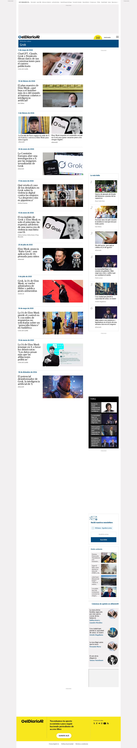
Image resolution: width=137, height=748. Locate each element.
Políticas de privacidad (67, 744)
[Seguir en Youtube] (105, 723)
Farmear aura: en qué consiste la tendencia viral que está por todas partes (106, 222)
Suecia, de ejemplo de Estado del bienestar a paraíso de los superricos (105, 196)
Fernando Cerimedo (77, 2)
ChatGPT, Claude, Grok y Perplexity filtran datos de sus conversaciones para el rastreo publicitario (29, 60)
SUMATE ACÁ (64, 736)
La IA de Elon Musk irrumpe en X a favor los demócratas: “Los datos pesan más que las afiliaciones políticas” (29, 352)
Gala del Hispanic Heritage (66, 2)
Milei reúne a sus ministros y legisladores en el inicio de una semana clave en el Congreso (106, 322)
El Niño (98, 2)
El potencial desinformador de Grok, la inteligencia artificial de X (29, 380)
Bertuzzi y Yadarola (46, 2)
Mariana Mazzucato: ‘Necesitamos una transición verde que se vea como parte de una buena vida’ (96, 557)
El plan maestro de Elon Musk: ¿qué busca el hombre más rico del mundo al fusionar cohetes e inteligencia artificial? (29, 93)
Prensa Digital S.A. (54, 744)
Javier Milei (39, 2)
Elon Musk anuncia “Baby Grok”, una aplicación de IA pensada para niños (28, 252)
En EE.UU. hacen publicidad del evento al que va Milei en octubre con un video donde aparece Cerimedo (96, 407)
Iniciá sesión (107, 37)
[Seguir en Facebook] (96, 723)
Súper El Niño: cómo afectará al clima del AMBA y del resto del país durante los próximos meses (96, 569)
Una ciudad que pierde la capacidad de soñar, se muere (105, 298)
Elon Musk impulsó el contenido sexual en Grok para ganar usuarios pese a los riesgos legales (66, 137)
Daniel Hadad (104, 2)
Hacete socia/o (98, 38)
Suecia (109, 2)
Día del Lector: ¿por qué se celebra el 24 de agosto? (104, 246)
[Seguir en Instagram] (101, 723)
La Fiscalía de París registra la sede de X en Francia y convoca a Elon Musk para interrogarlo (33, 137)
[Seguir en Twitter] (94, 723)
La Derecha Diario (55, 2)
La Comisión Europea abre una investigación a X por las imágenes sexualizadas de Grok (27, 159)
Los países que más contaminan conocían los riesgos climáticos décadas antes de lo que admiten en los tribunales (95, 592)
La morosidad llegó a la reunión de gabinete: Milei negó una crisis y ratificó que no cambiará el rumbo (105, 272)
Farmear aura (93, 2)
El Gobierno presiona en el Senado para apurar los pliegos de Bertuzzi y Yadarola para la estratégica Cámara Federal (96, 441)
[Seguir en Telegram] (99, 723)
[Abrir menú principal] (117, 37)
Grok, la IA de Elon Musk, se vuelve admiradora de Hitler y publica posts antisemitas (28, 285)
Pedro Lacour (99, 278)
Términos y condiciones (81, 744)
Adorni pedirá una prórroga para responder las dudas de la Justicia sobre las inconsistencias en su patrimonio (96, 430)
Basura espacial (115, 2)
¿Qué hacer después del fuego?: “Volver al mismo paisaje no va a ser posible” (96, 580)
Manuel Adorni (86, 2)
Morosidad (33, 2)
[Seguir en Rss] (108, 723)
